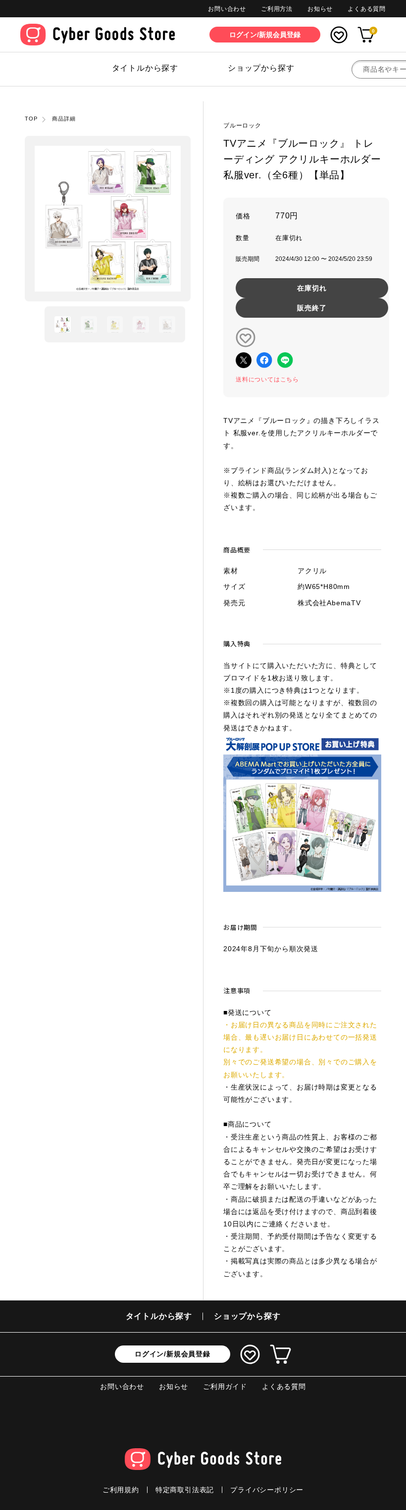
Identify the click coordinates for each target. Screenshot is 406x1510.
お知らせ (320, 8)
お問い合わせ (227, 8)
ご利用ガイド (225, 1386)
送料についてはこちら (267, 379)
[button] (62, 324)
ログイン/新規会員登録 (172, 1354)
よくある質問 (367, 8)
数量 (243, 238)
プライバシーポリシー (267, 1490)
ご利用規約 (120, 1490)
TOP (31, 119)
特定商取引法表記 (184, 1490)
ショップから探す (261, 68)
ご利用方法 (277, 8)
